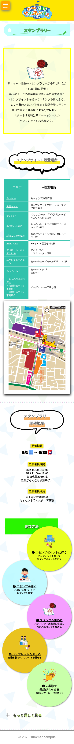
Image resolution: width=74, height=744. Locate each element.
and (16, 243)
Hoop (9, 243)
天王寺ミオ (12, 206)
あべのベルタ (13, 271)
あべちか (11, 198)
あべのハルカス (14, 226)
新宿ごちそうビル (15, 235)
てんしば (11, 216)
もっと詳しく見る (27, 715)
